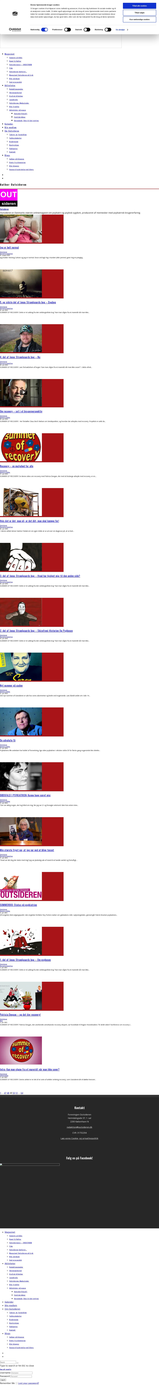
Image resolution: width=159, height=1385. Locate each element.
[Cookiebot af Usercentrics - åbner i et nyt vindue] (15, 29)
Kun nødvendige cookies (140, 19)
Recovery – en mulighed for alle (16, 466)
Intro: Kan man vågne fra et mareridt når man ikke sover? (30, 1069)
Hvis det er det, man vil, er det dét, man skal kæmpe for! (29, 521)
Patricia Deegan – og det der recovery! (20, 1014)
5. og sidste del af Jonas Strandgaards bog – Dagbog (28, 302)
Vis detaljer (120, 30)
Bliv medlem (11, 127)
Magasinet (10, 54)
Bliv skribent (14, 78)
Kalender (9, 124)
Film (11, 68)
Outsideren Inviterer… (18, 71)
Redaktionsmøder (16, 89)
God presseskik (15, 82)
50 (14, 1093)
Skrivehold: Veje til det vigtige (26, 120)
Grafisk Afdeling (16, 96)
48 (8, 1093)
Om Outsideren (12, 131)
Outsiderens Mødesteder (19, 103)
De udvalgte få (7, 740)
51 (17, 1093)
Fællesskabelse (15, 138)
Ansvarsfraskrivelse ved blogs (21, 169)
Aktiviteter (10, 85)
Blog (1, 1021)
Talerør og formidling (18, 134)
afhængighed (4, 1076)
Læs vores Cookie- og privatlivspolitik (79, 1138)
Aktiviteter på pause (17, 110)
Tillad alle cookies (139, 6)
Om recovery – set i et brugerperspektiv (21, 411)
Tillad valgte (139, 13)
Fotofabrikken (19, 117)
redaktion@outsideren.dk (79, 1127)
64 (22, 1093)
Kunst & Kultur (15, 61)
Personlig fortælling (6, 254)
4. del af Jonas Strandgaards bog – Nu (20, 357)
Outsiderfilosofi (20, 113)
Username (5, 1372)
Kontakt (12, 152)
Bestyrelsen (14, 145)
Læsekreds (13, 99)
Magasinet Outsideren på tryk (21, 75)
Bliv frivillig (14, 106)
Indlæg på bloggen (16, 159)
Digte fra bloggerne (17, 162)
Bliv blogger (14, 166)
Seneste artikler (15, 57)
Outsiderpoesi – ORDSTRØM (20, 64)
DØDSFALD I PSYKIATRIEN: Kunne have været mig (25, 795)
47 (5, 1093)
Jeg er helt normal (9, 247)
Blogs (7, 155)
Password (5, 1376)
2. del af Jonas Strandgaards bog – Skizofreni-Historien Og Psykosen (36, 630)
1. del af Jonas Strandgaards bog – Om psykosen (25, 960)
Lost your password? (28, 1383)
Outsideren (3, 252)
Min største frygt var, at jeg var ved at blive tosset (27, 850)
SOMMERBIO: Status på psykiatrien (18, 905)
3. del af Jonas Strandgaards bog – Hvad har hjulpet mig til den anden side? (40, 576)
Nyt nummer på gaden (11, 685)
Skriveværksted (15, 92)
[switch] (67, 29)
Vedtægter (13, 148)
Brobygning (13, 141)
